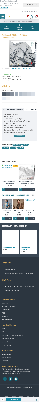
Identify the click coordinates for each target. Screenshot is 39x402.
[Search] (31, 16)
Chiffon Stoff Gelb (30, 211)
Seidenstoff (17, 144)
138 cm (13, 147)
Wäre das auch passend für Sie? (16, 195)
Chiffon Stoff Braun (18, 211)
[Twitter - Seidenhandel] (10, 379)
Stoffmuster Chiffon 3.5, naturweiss (10, 182)
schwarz (21, 147)
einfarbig (6, 147)
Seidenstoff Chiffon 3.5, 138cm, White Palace (27, 182)
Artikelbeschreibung (13, 109)
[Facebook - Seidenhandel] (5, 379)
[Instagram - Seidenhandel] (16, 379)
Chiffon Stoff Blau (7, 211)
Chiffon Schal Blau (9, 247)
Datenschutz (4, 8)
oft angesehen (20, 226)
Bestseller (7, 226)
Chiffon (25, 144)
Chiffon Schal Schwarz (25, 248)
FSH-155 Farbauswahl (8, 90)
